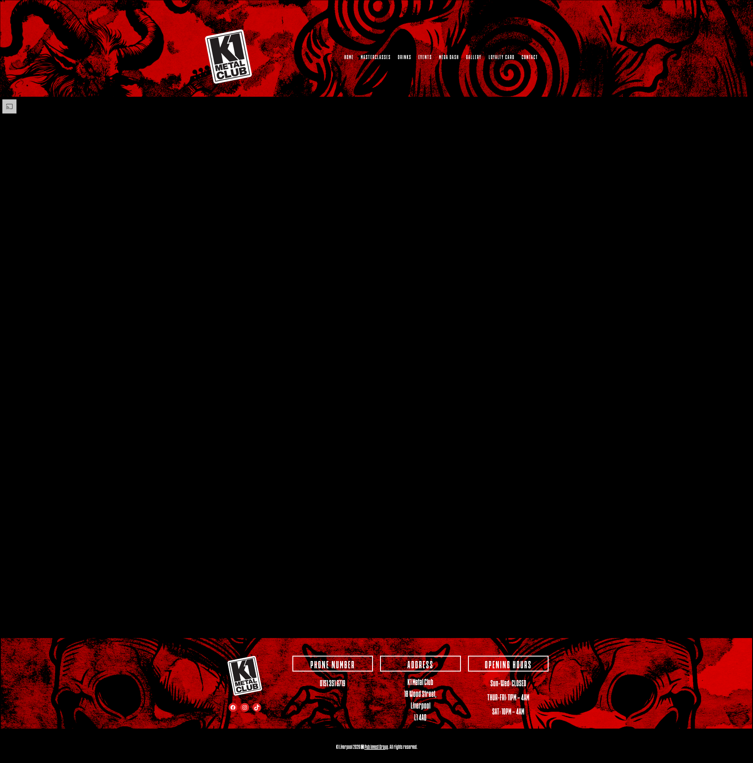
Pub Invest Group (376, 746)
